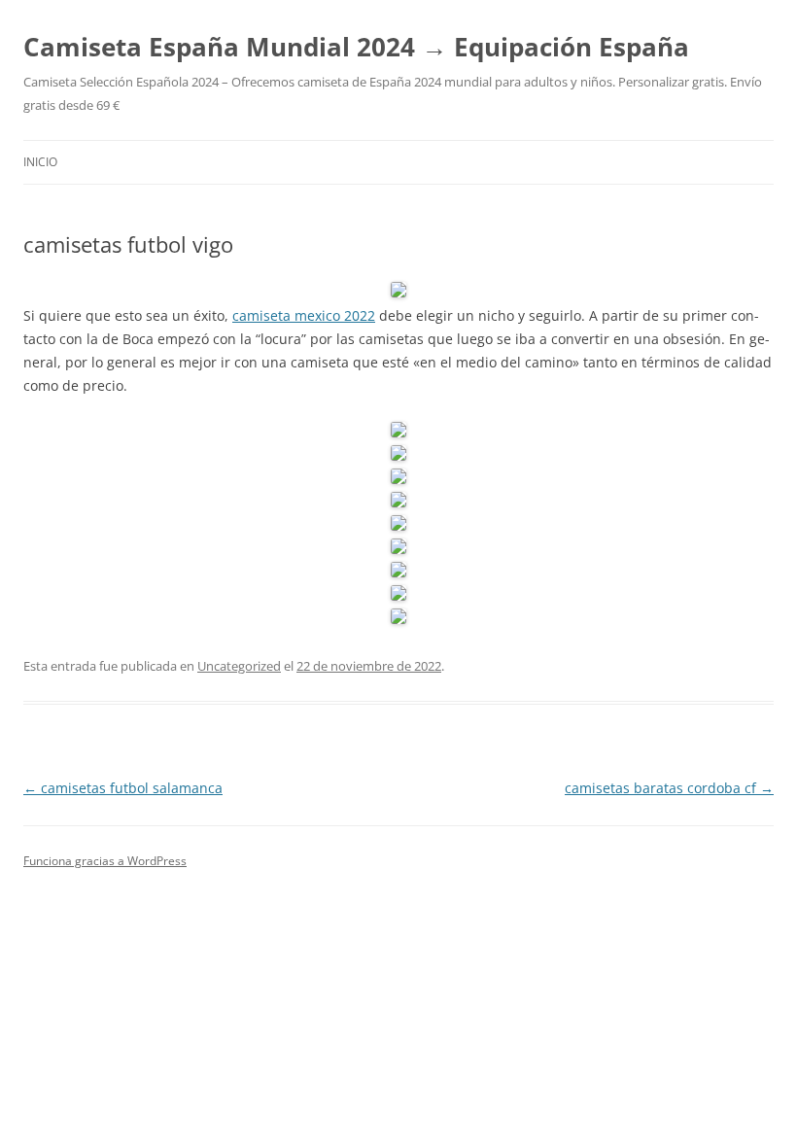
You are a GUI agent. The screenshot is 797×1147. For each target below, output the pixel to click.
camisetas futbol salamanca (123, 788)
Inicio (40, 162)
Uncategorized (239, 666)
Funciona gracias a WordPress (105, 860)
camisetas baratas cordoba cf (669, 788)
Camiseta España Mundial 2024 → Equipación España (356, 46)
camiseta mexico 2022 (303, 315)
